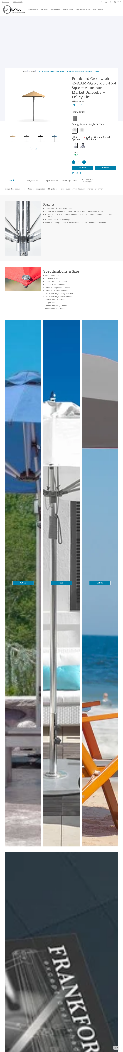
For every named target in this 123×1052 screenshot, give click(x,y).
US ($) (119, 2)
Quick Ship (99, 583)
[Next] (36, 148)
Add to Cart (82, 168)
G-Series (61, 583)
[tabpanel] (61, 188)
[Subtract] (73, 162)
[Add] (84, 162)
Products (31, 71)
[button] (108, 2)
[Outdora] (13, 10)
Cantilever (23, 583)
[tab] (13, 180)
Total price (76, 153)
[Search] (102, 2)
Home (25, 71)
